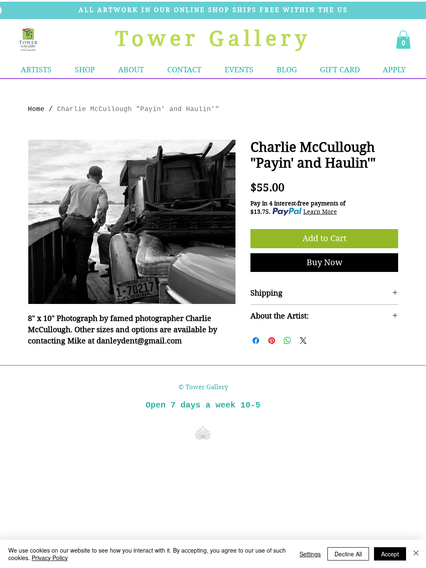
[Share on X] (303, 341)
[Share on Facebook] (256, 341)
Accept (390, 554)
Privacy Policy (50, 557)
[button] (84, 70)
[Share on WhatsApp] (287, 341)
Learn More (320, 211)
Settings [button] (310, 554)
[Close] (416, 553)
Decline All (348, 554)
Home (36, 109)
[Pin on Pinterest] (272, 341)
